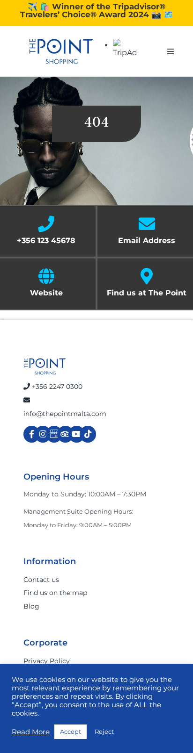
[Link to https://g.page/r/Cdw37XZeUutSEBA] (54, 434)
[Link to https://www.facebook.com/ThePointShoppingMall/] (31, 434)
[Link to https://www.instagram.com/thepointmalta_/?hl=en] (43, 434)
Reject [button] (104, 731)
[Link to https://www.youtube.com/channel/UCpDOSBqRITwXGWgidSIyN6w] (76, 434)
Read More (31, 732)
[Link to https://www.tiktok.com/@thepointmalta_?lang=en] (88, 434)
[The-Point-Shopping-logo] (61, 51)
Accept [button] (70, 731)
